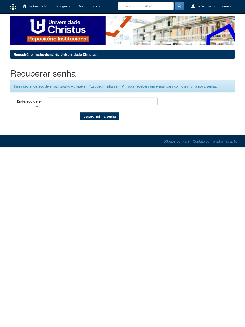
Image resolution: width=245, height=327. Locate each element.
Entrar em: (204, 6)
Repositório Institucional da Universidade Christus (55, 54)
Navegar (61, 6)
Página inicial (36, 6)
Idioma (224, 6)
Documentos (88, 6)
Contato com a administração (215, 141)
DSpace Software (176, 141)
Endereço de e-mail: (29, 103)
